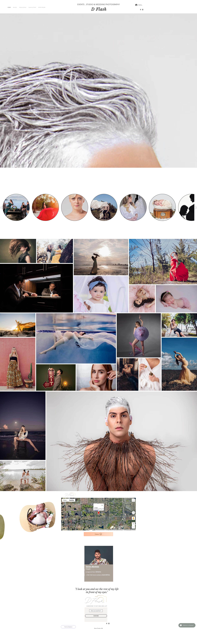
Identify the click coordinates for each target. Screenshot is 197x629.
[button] (54, 530)
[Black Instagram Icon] (142, 9)
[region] (99, 564)
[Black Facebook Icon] (140, 9)
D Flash (99, 9)
